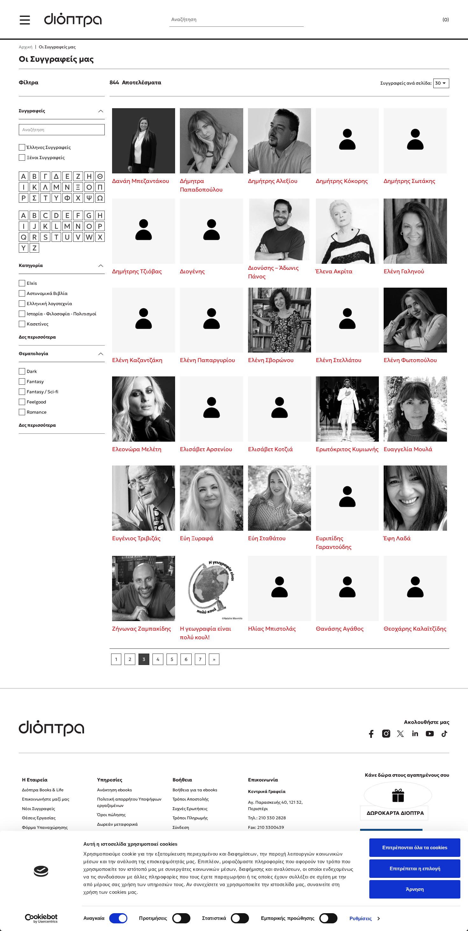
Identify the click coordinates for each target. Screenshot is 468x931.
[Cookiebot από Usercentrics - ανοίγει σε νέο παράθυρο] (41, 918)
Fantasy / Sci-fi (42, 392)
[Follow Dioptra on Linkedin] (415, 733)
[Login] (433, 20)
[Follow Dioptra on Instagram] (386, 733)
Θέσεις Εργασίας (38, 818)
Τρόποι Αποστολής (191, 799)
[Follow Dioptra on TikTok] (444, 733)
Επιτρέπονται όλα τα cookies (414, 847)
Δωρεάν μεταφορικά (117, 824)
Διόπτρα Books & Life (42, 790)
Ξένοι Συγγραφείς (46, 157)
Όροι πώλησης (111, 814)
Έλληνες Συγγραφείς (49, 147)
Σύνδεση (181, 827)
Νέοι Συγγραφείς (38, 808)
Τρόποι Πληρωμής (190, 818)
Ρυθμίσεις (361, 918)
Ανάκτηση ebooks (114, 790)
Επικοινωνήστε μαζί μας (45, 799)
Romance (36, 412)
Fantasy (35, 381)
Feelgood (36, 402)
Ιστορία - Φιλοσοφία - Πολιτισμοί (61, 314)
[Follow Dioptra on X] (400, 733)
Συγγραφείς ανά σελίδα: (406, 83)
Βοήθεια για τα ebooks (195, 790)
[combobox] (441, 83)
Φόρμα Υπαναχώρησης (44, 827)
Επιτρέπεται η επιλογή (415, 868)
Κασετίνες (37, 324)
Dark (32, 371)
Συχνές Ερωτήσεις (190, 808)
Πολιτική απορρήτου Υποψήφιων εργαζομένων (129, 802)
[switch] (181, 918)
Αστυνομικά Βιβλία (47, 293)
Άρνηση (415, 889)
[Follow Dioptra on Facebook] (371, 733)
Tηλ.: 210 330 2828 (267, 818)
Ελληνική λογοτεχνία (49, 303)
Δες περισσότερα (37, 337)
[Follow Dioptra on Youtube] (430, 733)
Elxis (32, 283)
